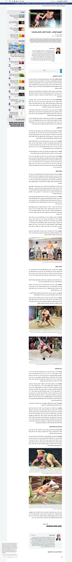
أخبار (48, 3)
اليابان (19, 124)
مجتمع (16, 122)
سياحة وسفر (45, 3)
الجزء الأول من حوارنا (47, 373)
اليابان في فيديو (39, 3)
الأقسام (22, 3)
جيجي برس (11, 122)
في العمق (58, 3)
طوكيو (15, 124)
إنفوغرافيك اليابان (53, 3)
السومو (55, 526)
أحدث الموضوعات (64, 3)
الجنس (11, 124)
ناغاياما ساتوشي (43, 535)
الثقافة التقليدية (49, 526)
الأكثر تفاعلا (17, 3)
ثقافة (60, 34)
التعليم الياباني (21, 122)
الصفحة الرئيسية (63, 5)
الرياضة (60, 526)
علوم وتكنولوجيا (28, 3)
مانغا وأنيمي (34, 3)
